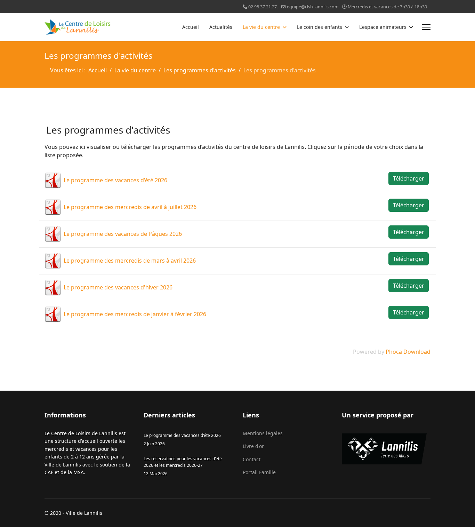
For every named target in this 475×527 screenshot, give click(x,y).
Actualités (220, 27)
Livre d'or (253, 446)
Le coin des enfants (319, 27)
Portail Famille (259, 472)
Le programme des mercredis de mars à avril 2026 (130, 260)
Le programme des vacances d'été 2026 (115, 180)
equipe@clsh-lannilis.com (313, 7)
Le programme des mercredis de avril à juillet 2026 (130, 207)
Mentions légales (263, 433)
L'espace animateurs (382, 27)
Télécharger (408, 178)
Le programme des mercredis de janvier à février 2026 (135, 314)
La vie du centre (261, 27)
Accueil (190, 27)
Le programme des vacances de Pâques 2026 (123, 234)
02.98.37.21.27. (263, 7)
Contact (251, 459)
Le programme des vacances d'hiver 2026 (118, 287)
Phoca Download (408, 352)
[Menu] (426, 27)
